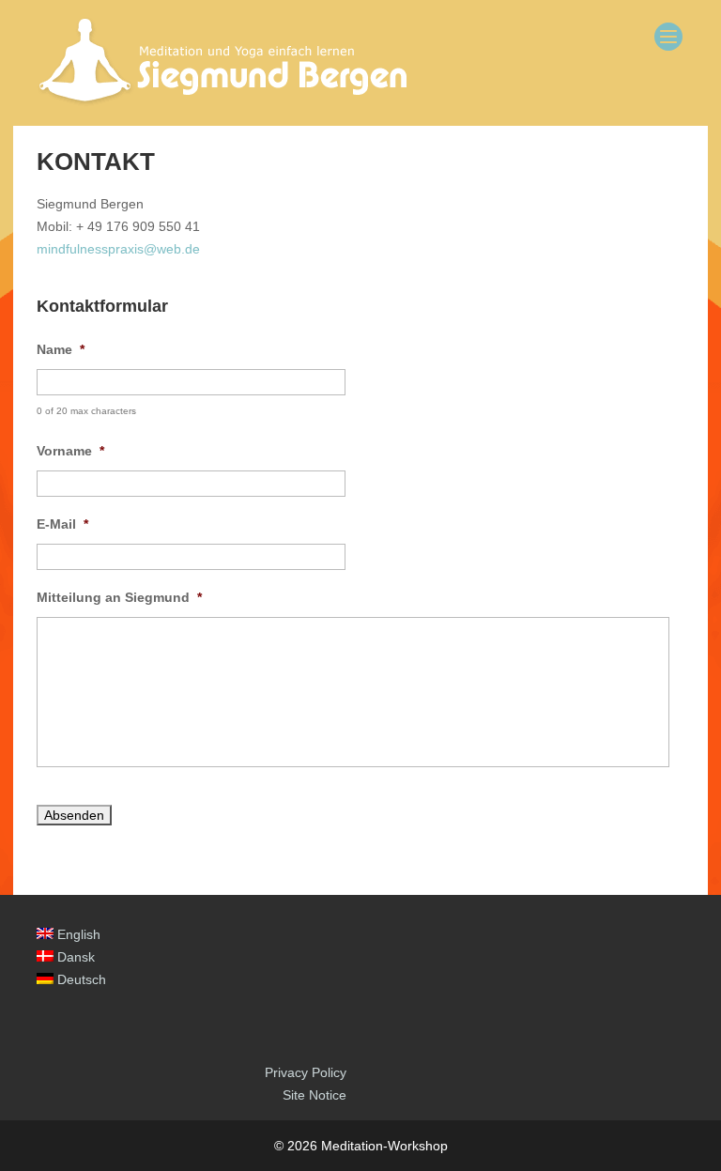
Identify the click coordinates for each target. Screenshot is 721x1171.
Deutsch (80, 979)
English (77, 934)
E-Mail (62, 524)
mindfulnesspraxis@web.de (118, 248)
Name (60, 349)
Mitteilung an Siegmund (119, 597)
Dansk (74, 956)
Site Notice (314, 1094)
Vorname (70, 450)
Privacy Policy (305, 1072)
